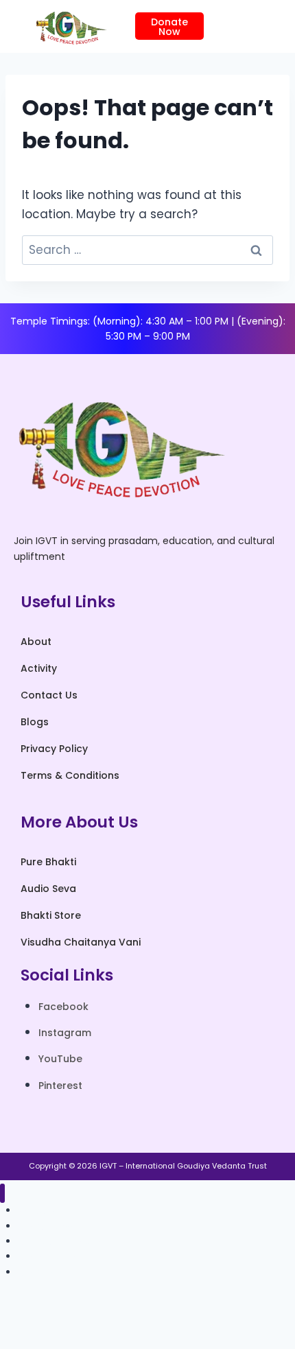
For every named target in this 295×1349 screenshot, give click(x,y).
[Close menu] (2, 1194)
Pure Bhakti (48, 862)
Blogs (35, 722)
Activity (39, 668)
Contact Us (49, 695)
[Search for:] (147, 250)
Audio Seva (48, 888)
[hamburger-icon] (245, 26)
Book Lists (40, 1272)
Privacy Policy (54, 748)
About (36, 641)
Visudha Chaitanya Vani (81, 942)
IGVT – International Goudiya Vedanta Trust (183, 1165)
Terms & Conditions (70, 775)
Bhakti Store (51, 915)
